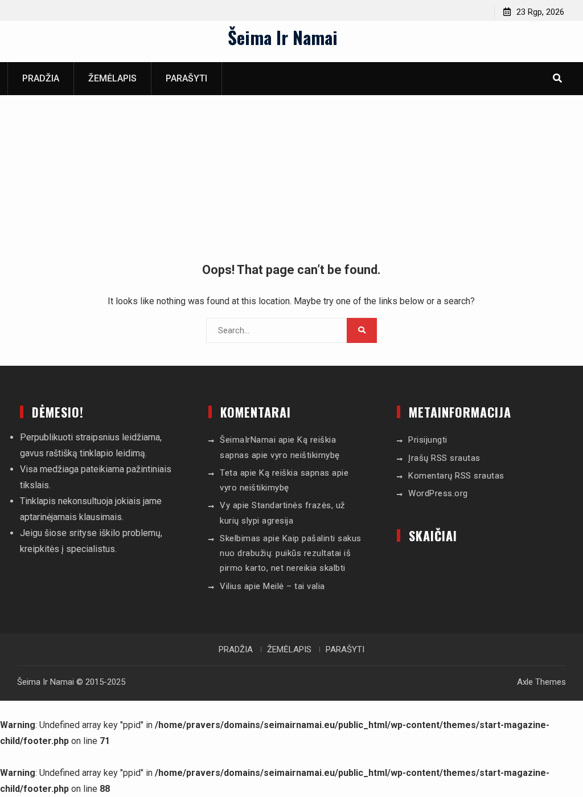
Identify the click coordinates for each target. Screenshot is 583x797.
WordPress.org (438, 493)
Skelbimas (240, 538)
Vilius (230, 586)
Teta (228, 473)
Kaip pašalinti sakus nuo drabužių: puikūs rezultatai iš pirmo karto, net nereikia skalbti (291, 553)
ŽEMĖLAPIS (112, 78)
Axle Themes (541, 682)
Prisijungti (427, 440)
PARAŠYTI (186, 78)
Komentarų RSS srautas (456, 476)
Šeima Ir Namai (283, 37)
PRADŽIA (40, 78)
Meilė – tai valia (294, 586)
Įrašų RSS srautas (444, 458)
